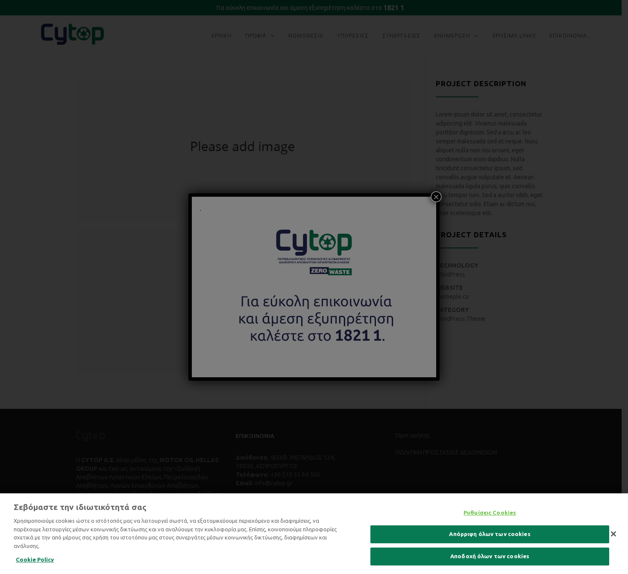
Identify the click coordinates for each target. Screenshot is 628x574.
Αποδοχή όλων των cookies (489, 556)
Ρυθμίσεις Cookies (490, 513)
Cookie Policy (35, 559)
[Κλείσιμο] (613, 533)
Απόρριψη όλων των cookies (489, 534)
